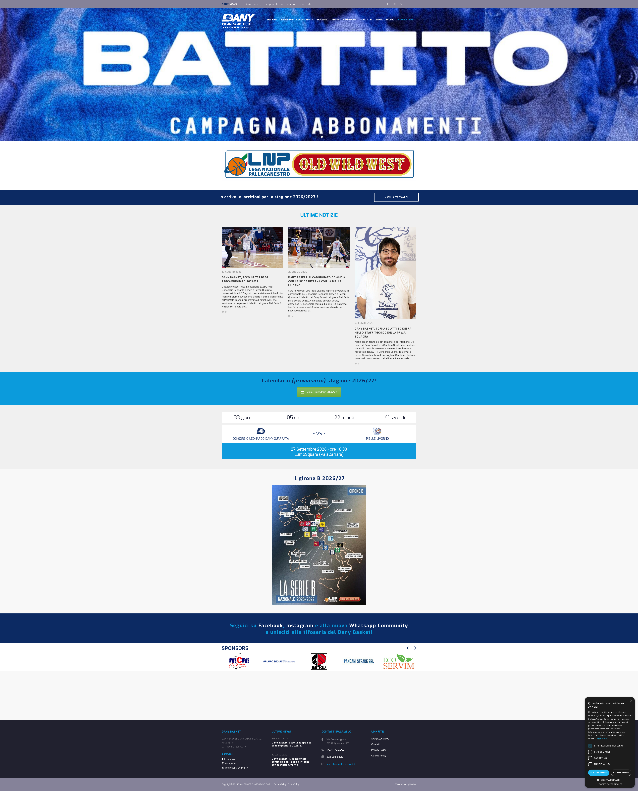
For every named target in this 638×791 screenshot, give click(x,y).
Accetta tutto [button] (598, 772)
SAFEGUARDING (380, 738)
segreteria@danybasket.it (340, 764)
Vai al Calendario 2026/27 (322, 392)
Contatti (375, 744)
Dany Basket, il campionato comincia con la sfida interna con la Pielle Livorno (290, 761)
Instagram (300, 625)
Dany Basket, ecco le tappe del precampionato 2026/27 (291, 744)
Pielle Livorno (377, 439)
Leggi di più (601, 738)
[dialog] (610, 742)
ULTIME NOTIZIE (319, 215)
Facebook (270, 625)
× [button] (631, 700)
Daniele (412, 784)
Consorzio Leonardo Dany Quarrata (261, 439)
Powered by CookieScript (609, 784)
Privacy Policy (378, 749)
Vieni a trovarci (396, 197)
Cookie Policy (378, 755)
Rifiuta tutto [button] (621, 772)
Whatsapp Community (378, 625)
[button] (609, 780)
